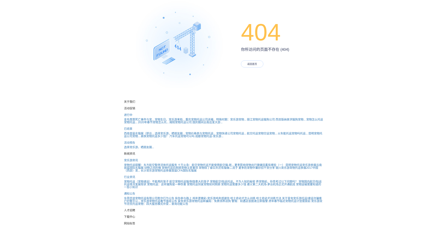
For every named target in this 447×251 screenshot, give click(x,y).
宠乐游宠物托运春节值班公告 (159, 201)
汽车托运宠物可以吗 (182, 136)
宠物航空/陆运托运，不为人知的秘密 (232, 181)
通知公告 (129, 193)
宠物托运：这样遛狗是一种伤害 (166, 184)
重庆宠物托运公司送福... (200, 119)
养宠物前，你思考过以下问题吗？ (277, 181)
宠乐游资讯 (131, 160)
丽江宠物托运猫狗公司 (261, 119)
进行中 (128, 114)
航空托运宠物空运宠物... (262, 133)
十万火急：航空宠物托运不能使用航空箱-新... (206, 164)
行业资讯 (129, 177)
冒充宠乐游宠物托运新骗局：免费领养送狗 (204, 201)
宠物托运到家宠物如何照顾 (203, 184)
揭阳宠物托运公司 (180, 122)
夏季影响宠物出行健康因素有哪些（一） (260, 164)
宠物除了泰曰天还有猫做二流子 (218, 167)
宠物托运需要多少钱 (233, 184)
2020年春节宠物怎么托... (153, 122)
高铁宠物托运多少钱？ (155, 136)
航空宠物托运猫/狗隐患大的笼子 (189, 181)
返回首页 (252, 64)
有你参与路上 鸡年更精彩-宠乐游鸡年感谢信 (202, 198)
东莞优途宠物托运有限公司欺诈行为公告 (149, 198)
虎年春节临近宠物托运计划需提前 (289, 201)
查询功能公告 (179, 203)
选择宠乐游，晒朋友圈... (170, 133)
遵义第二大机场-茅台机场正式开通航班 (271, 184)
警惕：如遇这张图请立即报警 (250, 201)
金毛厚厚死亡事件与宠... (139, 119)
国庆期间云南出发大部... (207, 122)
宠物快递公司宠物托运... (231, 133)
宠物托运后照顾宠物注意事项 (180, 167)
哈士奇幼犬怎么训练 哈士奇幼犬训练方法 (255, 198)
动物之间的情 (152, 167)
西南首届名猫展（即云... (139, 133)
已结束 (128, 128)
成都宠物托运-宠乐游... (209, 136)
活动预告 (129, 142)
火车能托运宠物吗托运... (293, 133)
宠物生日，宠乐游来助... (170, 119)
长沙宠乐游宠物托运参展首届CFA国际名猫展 (169, 170)
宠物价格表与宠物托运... (200, 133)
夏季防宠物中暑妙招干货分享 (257, 167)
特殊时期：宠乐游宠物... (231, 119)
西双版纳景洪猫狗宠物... (291, 119)
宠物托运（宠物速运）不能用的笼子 (146, 181)
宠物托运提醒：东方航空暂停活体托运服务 (150, 164)
